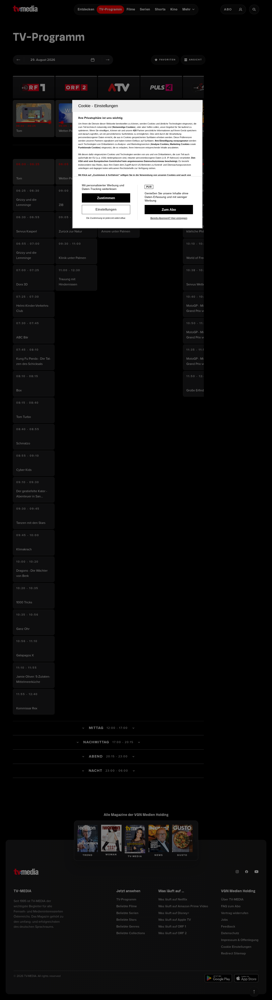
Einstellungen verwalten (106, 209)
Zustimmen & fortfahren (106, 198)
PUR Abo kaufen (169, 209)
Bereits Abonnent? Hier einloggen (168, 218)
